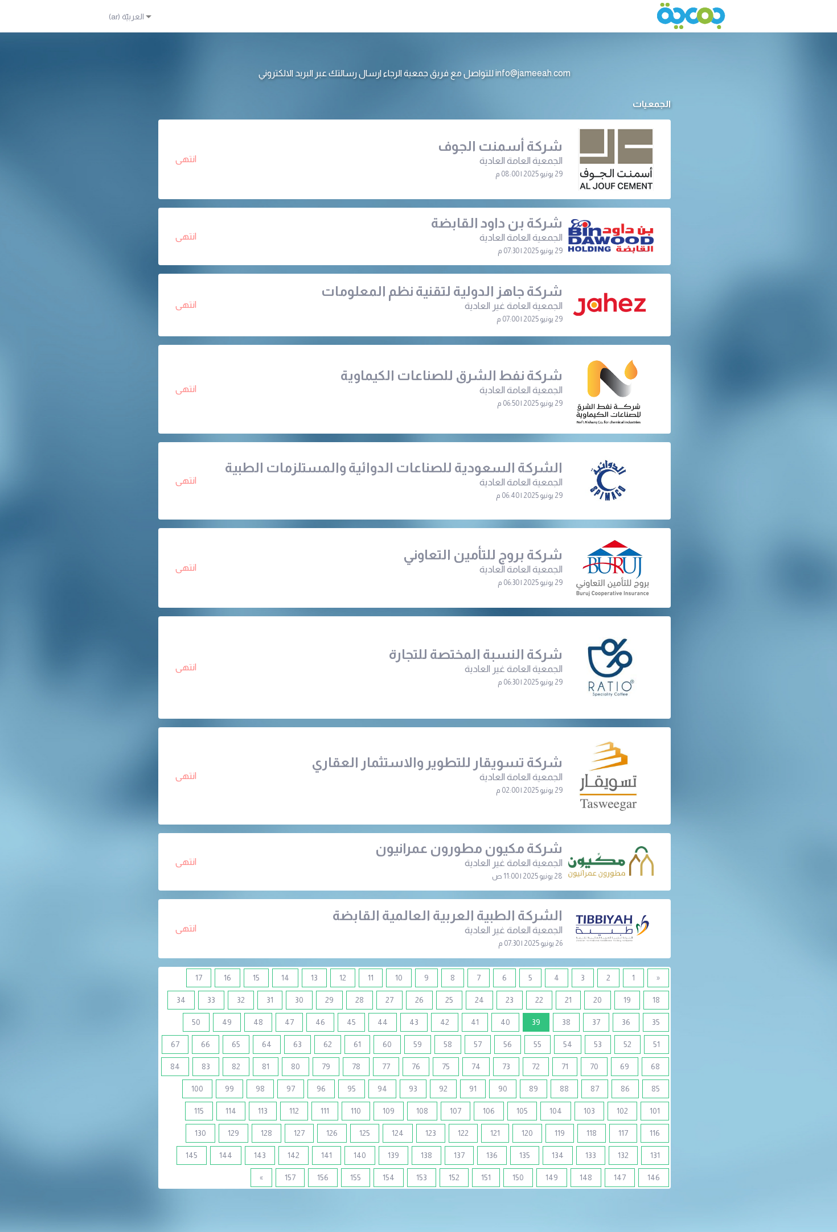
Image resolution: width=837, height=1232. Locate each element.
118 (591, 1133)
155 (355, 1177)
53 (598, 1044)
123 (430, 1133)
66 (205, 1044)
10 (399, 977)
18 (656, 999)
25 (449, 999)
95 (351, 1088)
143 (260, 1155)
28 (359, 999)
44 (383, 1022)
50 (196, 1022)
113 (263, 1110)
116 (655, 1133)
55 (537, 1044)
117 (623, 1133)
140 (360, 1155)
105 (522, 1110)
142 (293, 1155)
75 (446, 1066)
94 (382, 1088)
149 (551, 1177)
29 (329, 999)
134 (558, 1155)
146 (653, 1177)
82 (236, 1066)
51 (656, 1044)
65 (236, 1044)
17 (198, 977)
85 (655, 1088)
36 (626, 1022)
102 (622, 1110)
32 (241, 999)
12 (342, 977)
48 (258, 1022)
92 (443, 1088)
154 (389, 1177)
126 (332, 1133)
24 (479, 999)
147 (620, 1177)
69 (624, 1066)
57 (478, 1044)
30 (299, 999)
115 (199, 1110)
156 (323, 1177)
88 (564, 1088)
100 (197, 1088)
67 (175, 1044)
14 (285, 977)
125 (364, 1133)
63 (297, 1044)
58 (448, 1044)
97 (290, 1088)
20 (597, 999)
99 (229, 1088)
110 (356, 1110)
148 (586, 1177)
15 (256, 977)
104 (555, 1110)
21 (568, 999)
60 (387, 1044)
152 (454, 1177)
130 (200, 1133)
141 (326, 1155)
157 (290, 1177)
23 (510, 999)
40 (505, 1022)
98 (260, 1088)
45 (351, 1022)
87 (594, 1088)
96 (321, 1088)
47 (289, 1022)
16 (227, 977)
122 (463, 1133)
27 (389, 999)
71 (564, 1066)
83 (206, 1066)
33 (211, 999)
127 (299, 1133)
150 (518, 1177)
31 (269, 999)
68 (655, 1066)
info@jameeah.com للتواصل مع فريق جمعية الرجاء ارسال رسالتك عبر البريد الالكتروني (415, 73)
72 (536, 1066)
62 (327, 1044)
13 (314, 977)
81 (265, 1066)
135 (524, 1155)
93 (413, 1088)
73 (506, 1066)
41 (475, 1022)
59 (417, 1044)
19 (627, 999)
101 (655, 1110)
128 (266, 1133)
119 (560, 1133)
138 (426, 1155)
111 (325, 1110)
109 (389, 1110)
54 (567, 1044)
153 (421, 1177)
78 (356, 1066)
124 (398, 1133)
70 (594, 1066)
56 (507, 1044)
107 (455, 1110)
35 (656, 1022)
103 (589, 1110)
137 (459, 1155)
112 (294, 1110)
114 (230, 1110)
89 (533, 1088)
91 (473, 1088)
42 (444, 1022)
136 (492, 1155)
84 (175, 1066)
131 (655, 1155)
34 (181, 999)
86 (625, 1088)
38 (566, 1022)
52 (627, 1044)
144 (225, 1155)
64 (267, 1044)
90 (502, 1088)
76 (416, 1066)
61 (357, 1044)
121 (495, 1133)
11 (371, 977)
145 (192, 1155)
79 (326, 1066)
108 (422, 1110)
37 (596, 1022)
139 (393, 1155)
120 (527, 1133)
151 (486, 1177)
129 (233, 1133)
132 (623, 1155)
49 (227, 1022)
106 (489, 1110)
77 (386, 1066)
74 (476, 1066)
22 (539, 999)
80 (295, 1066)
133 (590, 1155)
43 (414, 1022)
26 (419, 999)
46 (320, 1022)
